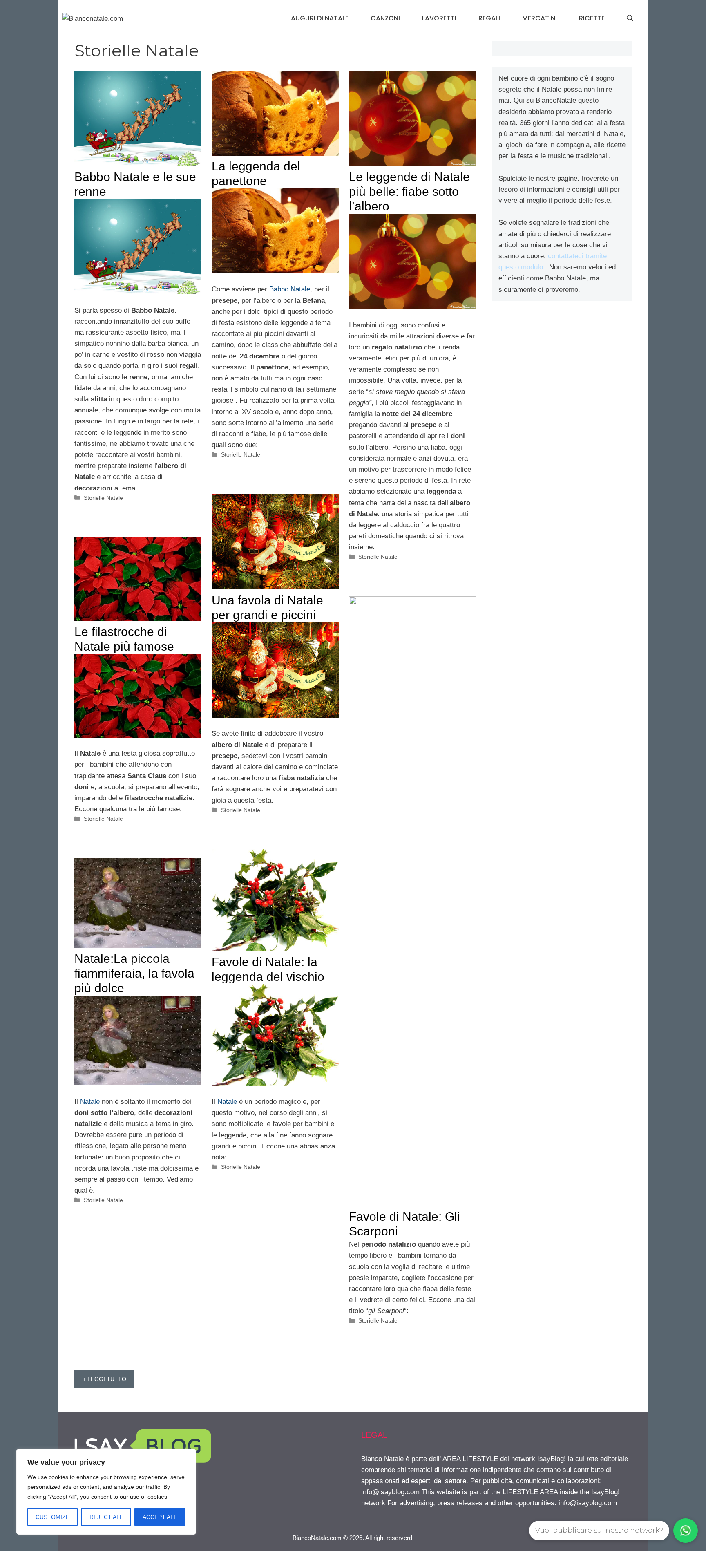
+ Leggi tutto (104, 1379)
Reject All (106, 1517)
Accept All (160, 1517)
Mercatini (539, 18)
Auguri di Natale (320, 18)
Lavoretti (439, 18)
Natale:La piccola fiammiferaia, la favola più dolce (134, 973)
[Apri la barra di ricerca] (630, 18)
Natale (227, 1102)
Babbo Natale (289, 289)
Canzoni (385, 18)
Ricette (592, 18)
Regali (489, 18)
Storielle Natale (103, 498)
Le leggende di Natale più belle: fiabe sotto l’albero (409, 191)
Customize (52, 1517)
